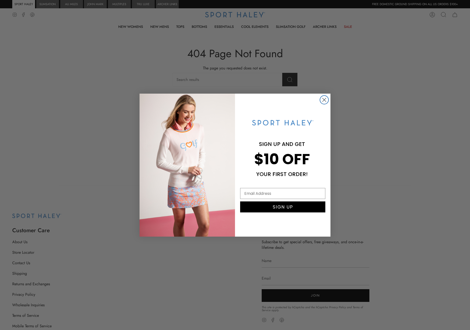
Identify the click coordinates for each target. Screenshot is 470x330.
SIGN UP (283, 207)
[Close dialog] (324, 100)
